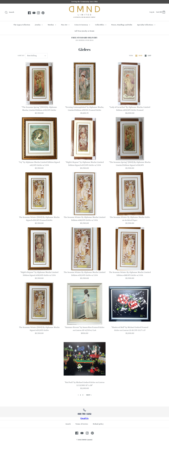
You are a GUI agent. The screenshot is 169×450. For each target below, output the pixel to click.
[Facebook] (29, 12)
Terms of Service (81, 424)
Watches (52, 25)
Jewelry (39, 25)
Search (68, 424)
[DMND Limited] (84, 7)
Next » (89, 395)
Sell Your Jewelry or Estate (84, 31)
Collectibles (100, 25)
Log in (152, 12)
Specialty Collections (146, 25)
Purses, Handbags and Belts (121, 25)
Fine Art (65, 25)
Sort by (21, 55)
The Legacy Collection (21, 25)
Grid (141, 55)
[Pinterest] (43, 12)
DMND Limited (87, 440)
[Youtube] (34, 12)
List (149, 55)
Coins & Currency (82, 25)
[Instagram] (38, 12)
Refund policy (98, 424)
